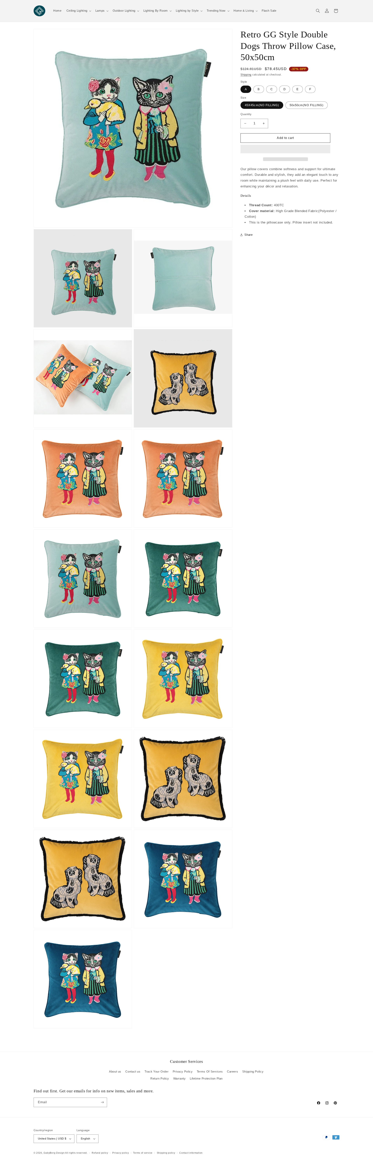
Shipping (246, 74)
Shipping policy (166, 1153)
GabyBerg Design (54, 1153)
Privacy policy (120, 1153)
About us (115, 1071)
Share (248, 234)
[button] (285, 149)
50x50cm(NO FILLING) (306, 105)
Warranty (179, 1078)
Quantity (246, 114)
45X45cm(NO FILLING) (262, 105)
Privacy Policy (183, 1071)
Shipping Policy (252, 1071)
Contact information (191, 1153)
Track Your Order (156, 1071)
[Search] (317, 10)
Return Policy (159, 1078)
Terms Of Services (210, 1071)
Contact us (132, 1071)
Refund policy (100, 1153)
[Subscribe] (102, 1102)
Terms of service (143, 1153)
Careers (232, 1071)
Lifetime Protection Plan (206, 1078)
